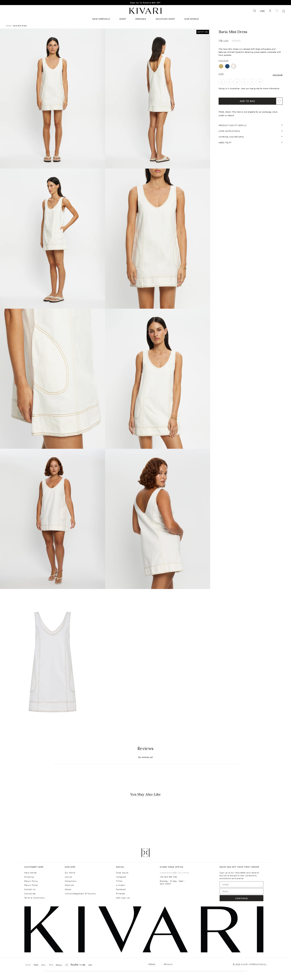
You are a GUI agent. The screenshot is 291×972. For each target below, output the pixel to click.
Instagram (121, 876)
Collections (70, 881)
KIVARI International (254, 964)
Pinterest (120, 893)
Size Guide (278, 74)
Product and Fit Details (233, 125)
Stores (68, 889)
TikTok (119, 881)
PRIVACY (168, 964)
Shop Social (122, 872)
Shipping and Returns (231, 136)
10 (237, 81)
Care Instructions (229, 130)
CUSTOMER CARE (34, 866)
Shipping (29, 876)
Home (8, 25)
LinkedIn (120, 885)
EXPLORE (70, 866)
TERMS (152, 964)
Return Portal (31, 885)
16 (260, 81)
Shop (122, 18)
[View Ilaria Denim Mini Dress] (221, 66)
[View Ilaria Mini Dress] (227, 66)
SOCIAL (120, 866)
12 (245, 81)
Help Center (30, 872)
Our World (191, 18)
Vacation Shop (165, 18)
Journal (68, 876)
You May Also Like (145, 794)
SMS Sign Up (123, 897)
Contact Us (30, 889)
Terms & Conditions (34, 897)
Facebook (121, 889)
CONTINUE (241, 898)
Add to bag (247, 101)
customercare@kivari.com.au (174, 872)
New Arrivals (101, 18)
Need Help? (225, 142)
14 (252, 81)
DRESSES (140, 18)
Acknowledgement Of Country (80, 893)
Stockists (69, 885)
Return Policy (31, 881)
